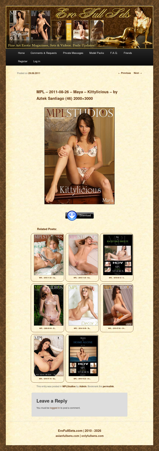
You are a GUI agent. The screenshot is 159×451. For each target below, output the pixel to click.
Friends (128, 53)
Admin (82, 386)
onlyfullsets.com (92, 436)
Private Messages (73, 53)
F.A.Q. (114, 53)
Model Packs (96, 53)
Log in (36, 61)
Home (21, 53)
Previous (124, 73)
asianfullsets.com (67, 436)
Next (138, 73)
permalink (108, 386)
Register (22, 61)
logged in (55, 407)
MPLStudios (69, 386)
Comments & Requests (44, 53)
